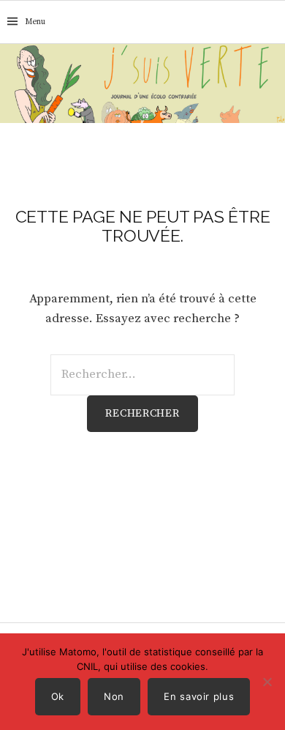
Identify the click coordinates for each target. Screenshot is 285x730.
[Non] (266, 681)
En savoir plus (199, 696)
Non (114, 696)
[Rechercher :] (272, 22)
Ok (57, 696)
